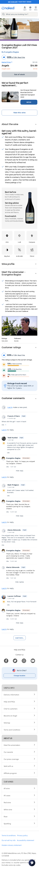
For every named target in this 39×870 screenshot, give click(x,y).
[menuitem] (6, 660)
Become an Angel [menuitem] (10, 715)
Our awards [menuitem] (8, 752)
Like (3, 425)
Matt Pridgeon (13, 485)
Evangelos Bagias (13, 458)
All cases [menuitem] (7, 795)
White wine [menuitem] (8, 809)
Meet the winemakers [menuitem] (12, 745)
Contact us (19, 654)
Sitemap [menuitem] (7, 723)
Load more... (19, 638)
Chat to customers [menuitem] (10, 708)
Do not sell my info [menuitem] (8, 840)
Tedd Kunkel (12, 438)
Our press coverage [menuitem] (11, 759)
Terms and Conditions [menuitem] (12, 730)
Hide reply (19, 471)
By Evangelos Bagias (10, 52)
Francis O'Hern (13, 416)
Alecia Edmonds (14, 530)
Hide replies (19, 582)
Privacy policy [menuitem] (22, 835)
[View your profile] (4, 417)
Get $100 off (13, 2)
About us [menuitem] (8, 738)
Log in (9, 407)
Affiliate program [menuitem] (10, 773)
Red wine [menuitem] (7, 802)
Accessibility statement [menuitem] (25, 840)
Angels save (6, 69)
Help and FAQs (19, 649)
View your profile (4, 407)
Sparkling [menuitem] (7, 823)
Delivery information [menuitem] (11, 694)
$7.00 (35, 69)
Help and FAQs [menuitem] (9, 701)
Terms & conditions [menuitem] (9, 835)
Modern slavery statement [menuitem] (12, 845)
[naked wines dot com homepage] (8, 8)
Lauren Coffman (14, 596)
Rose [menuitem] (5, 816)
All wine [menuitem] (7, 788)
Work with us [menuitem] (8, 766)
